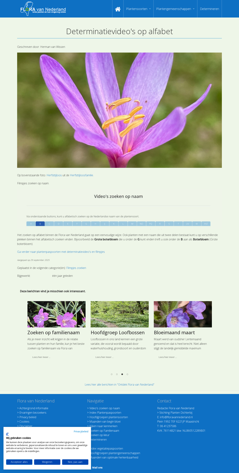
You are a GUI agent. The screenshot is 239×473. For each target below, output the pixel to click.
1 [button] (111, 374)
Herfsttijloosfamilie (81, 175)
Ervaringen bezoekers (32, 412)
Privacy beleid (27, 417)
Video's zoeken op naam (104, 408)
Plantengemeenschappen (173, 9)
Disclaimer (25, 426)
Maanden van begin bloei (105, 421)
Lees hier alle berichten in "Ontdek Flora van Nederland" (119, 384)
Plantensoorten (136, 9)
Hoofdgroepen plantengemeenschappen (114, 453)
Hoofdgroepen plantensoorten (108, 417)
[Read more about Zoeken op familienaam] (56, 314)
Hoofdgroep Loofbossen (118, 332)
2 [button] (117, 374)
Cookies (24, 421)
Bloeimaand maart (174, 332)
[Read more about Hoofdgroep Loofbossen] (120, 314)
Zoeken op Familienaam (104, 431)
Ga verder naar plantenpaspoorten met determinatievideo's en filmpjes (61, 252)
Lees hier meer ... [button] (41, 357)
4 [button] (127, 374)
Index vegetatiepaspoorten (106, 448)
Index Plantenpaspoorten (105, 412)
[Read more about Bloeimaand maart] (183, 314)
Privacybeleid (81, 431)
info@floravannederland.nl (176, 417)
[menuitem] (117, 9)
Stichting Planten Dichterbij (175, 412)
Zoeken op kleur (99, 435)
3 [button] (122, 374)
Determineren (209, 9)
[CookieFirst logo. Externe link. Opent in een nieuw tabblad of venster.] (7, 434)
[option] (56, 331)
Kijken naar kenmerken (103, 426)
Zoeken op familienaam (53, 332)
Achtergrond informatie (33, 408)
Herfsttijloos (54, 175)
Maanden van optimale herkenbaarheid (113, 457)
